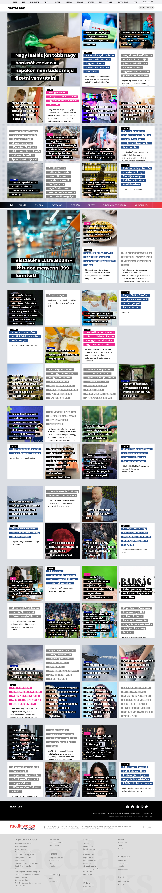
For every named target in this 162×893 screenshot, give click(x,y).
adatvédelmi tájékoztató (98, 813)
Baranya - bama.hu (22, 846)
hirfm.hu (121, 884)
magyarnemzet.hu (56, 857)
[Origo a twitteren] (132, 806)
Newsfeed (57, 2)
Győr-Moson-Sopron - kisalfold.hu (27, 863)
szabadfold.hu (54, 860)
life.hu (120, 845)
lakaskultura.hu (89, 849)
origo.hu (52, 866)
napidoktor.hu (88, 857)
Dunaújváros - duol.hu (23, 857)
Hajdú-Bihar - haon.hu (23, 866)
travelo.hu (87, 863)
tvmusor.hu (87, 874)
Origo (15, 2)
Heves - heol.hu (20, 869)
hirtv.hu (51, 863)
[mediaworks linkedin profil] (149, 827)
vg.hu (51, 878)
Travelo (80, 2)
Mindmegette (34, 2)
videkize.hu (87, 872)
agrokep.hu (53, 881)
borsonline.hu (88, 887)
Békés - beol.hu (20, 849)
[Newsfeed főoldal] (16, 806)
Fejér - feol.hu (20, 860)
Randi (110, 2)
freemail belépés (146, 8)
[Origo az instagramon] (137, 806)
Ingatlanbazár (123, 2)
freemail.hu (122, 860)
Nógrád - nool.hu (21, 877)
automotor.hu (88, 846)
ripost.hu (121, 840)
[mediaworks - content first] (22, 827)
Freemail (69, 2)
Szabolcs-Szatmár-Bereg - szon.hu (28, 883)
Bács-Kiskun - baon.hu (23, 843)
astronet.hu (87, 843)
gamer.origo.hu (89, 852)
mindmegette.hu (89, 860)
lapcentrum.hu (123, 869)
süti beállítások (129, 813)
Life (23, 2)
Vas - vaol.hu (54, 840)
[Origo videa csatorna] (142, 806)
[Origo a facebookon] (127, 806)
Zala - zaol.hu (54, 845)
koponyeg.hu (122, 863)
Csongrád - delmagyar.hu (24, 855)
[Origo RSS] (146, 806)
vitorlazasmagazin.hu (91, 869)
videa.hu (121, 866)
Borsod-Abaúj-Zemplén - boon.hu (27, 852)
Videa (46, 2)
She (100, 2)
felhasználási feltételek (115, 813)
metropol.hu (122, 842)
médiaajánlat (148, 813)
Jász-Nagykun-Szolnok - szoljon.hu (28, 872)
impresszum (138, 813)
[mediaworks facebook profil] (143, 827)
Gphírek (91, 2)
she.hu (120, 848)
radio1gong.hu (123, 881)
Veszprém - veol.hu (56, 842)
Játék (135, 2)
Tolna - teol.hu (20, 886)
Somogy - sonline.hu (22, 880)
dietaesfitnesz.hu (89, 866)
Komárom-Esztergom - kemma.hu (27, 874)
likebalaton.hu (88, 855)
